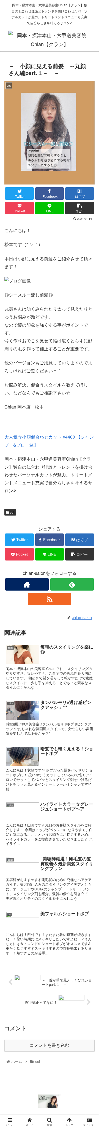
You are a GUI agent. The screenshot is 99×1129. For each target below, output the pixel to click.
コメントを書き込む (49, 1045)
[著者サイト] (26, 584)
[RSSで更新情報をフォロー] (49, 599)
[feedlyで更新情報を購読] (72, 584)
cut (11, 512)
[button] (88, 721)
